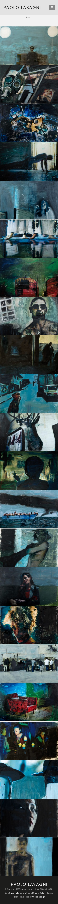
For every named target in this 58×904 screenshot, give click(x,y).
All (28, 17)
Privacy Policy (39, 893)
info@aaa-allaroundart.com (18, 893)
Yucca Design (38, 897)
